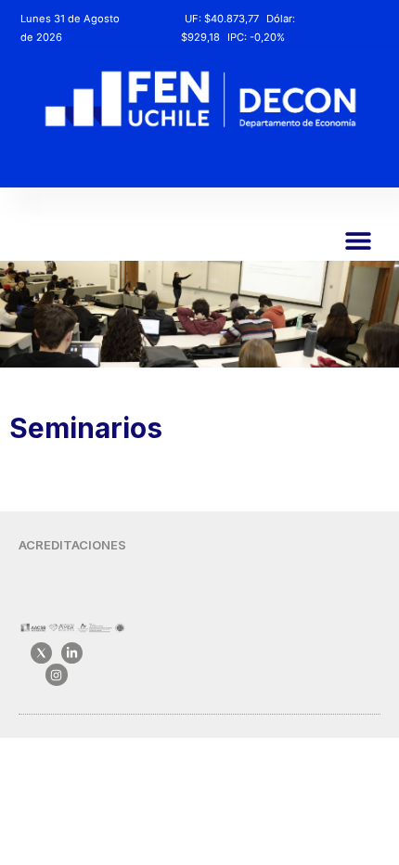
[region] (199, 314)
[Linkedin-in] (72, 653)
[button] (359, 240)
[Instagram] (56, 674)
